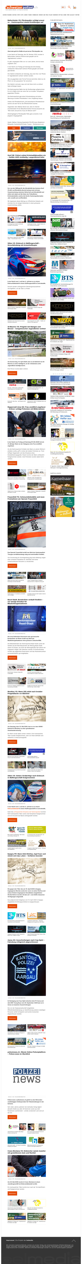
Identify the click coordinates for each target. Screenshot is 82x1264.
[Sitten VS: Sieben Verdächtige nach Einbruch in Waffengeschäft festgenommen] (27, 791)
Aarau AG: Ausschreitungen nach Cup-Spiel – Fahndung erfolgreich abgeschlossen (26, 941)
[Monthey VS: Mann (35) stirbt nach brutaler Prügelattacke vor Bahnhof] (27, 709)
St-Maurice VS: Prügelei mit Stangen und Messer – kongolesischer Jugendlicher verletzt (27, 328)
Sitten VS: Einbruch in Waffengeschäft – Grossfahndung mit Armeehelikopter (24, 244)
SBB (44, 14)
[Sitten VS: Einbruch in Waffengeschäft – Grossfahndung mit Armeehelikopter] (27, 261)
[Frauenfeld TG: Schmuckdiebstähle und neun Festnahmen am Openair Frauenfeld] (27, 524)
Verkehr (41, 14)
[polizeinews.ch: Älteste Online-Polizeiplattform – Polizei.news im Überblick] (27, 1075)
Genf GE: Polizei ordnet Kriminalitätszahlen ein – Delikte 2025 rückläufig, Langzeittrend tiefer (27, 156)
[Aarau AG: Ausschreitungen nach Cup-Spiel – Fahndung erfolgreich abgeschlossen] (27, 970)
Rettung (61, 14)
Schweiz (5, 14)
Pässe (47, 14)
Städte (18, 14)
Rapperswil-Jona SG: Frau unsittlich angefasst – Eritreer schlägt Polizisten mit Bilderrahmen (26, 408)
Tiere (68, 14)
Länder (25, 14)
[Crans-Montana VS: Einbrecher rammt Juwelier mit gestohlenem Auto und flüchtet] (27, 1166)
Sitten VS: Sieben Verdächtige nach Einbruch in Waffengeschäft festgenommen (26, 777)
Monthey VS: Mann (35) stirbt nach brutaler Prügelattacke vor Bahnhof (25, 692)
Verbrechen (35, 14)
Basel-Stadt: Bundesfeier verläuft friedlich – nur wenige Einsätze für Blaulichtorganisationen (25, 601)
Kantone (14, 14)
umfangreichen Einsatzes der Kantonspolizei (27, 812)
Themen (30, 14)
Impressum (10, 1240)
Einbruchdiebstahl (13, 808)
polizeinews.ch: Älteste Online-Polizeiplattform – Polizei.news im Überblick (27, 1053)
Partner (77, 14)
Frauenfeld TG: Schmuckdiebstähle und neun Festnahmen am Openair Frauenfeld (26, 498)
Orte (22, 14)
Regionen (9, 14)
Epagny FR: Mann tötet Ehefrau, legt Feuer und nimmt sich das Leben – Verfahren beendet (27, 855)
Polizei (50, 14)
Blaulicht (72, 14)
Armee (64, 14)
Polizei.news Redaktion (19, 48)
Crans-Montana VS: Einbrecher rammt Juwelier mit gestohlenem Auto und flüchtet (27, 1152)
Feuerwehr (55, 14)
